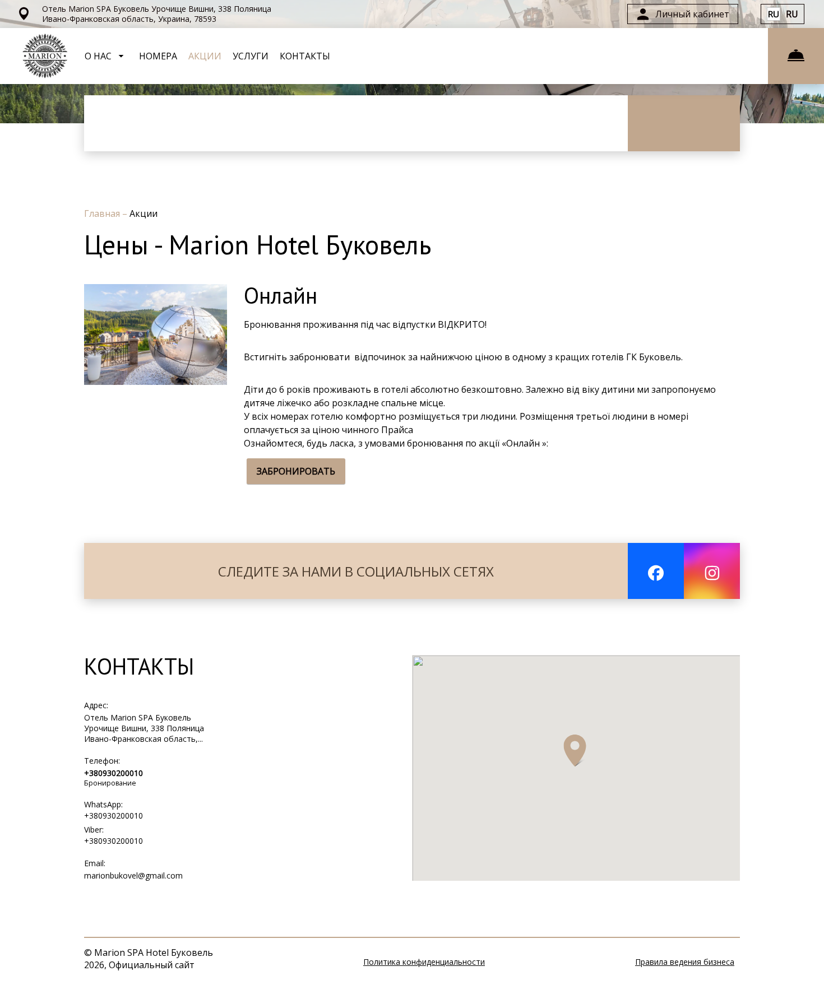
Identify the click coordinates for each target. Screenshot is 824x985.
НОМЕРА (158, 56)
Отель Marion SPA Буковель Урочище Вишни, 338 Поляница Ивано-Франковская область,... (144, 728)
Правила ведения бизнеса (684, 961)
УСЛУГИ (251, 56)
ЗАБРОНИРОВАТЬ (296, 471)
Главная (103, 213)
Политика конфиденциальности (424, 961)
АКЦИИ (204, 56)
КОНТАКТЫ (305, 56)
